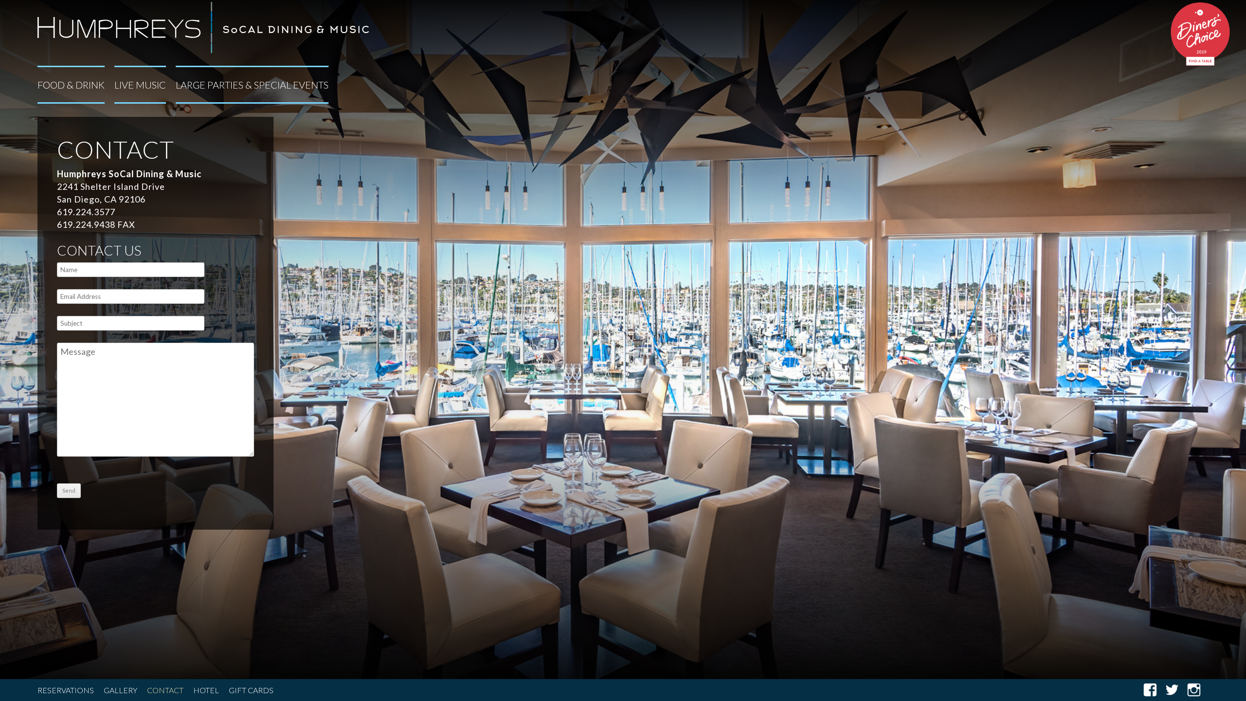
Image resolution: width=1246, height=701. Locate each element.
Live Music (140, 85)
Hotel (206, 690)
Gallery (120, 690)
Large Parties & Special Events (252, 85)
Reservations (65, 690)
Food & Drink (71, 85)
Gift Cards (251, 690)
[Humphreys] (203, 25)
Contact (165, 690)
